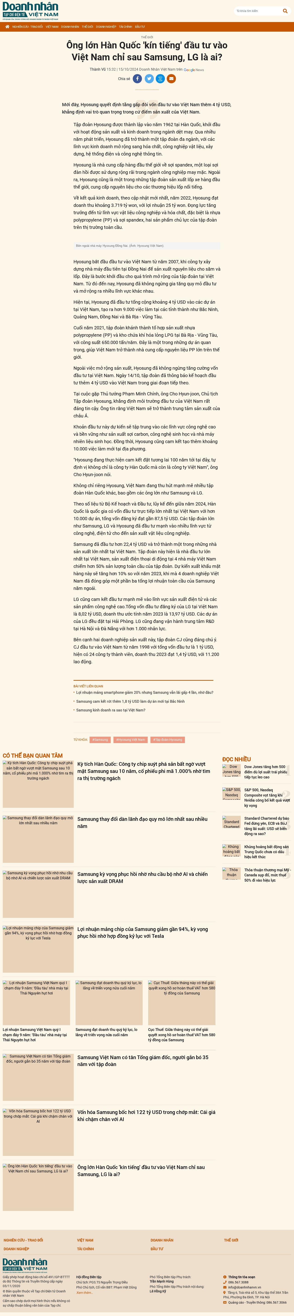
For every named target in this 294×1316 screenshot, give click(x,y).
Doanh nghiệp (106, 26)
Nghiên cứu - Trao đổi (27, 26)
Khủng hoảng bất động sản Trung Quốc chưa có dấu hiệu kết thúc (266, 851)
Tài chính (125, 26)
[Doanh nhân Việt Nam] (25, 1265)
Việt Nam (52, 26)
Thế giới (87, 26)
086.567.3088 (238, 1282)
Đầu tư (140, 26)
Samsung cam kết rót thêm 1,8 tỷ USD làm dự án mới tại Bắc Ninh (130, 701)
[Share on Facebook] (137, 78)
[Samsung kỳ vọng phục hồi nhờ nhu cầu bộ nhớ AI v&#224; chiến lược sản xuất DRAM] (38, 894)
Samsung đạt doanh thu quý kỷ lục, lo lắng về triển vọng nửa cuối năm (106, 1032)
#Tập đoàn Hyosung (167, 739)
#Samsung (100, 739)
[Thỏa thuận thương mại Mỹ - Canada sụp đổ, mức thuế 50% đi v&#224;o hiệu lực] (231, 873)
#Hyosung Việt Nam (130, 739)
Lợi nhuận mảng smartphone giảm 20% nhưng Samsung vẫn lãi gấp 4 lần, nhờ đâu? (144, 692)
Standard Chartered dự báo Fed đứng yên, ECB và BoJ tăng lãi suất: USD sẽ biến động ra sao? (266, 826)
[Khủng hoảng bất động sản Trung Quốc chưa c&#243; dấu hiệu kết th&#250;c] (231, 850)
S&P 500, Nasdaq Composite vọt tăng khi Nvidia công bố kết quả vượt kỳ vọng (267, 797)
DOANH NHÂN (70, 26)
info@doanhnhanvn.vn (244, 1287)
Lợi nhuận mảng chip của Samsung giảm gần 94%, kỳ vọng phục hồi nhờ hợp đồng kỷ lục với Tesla (142, 932)
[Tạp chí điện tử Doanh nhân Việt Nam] (30, 10)
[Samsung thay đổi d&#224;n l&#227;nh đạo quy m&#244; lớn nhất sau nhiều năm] (38, 839)
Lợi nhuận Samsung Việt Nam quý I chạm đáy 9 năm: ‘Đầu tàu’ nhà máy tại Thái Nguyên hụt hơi (35, 1034)
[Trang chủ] (7, 27)
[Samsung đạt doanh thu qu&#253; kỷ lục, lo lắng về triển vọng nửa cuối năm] (109, 1002)
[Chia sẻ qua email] (171, 78)
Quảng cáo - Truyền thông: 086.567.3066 (257, 1302)
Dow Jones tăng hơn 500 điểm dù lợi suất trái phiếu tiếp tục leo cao (265, 771)
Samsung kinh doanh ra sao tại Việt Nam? (110, 710)
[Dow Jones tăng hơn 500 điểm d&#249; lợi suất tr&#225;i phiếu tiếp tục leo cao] (231, 770)
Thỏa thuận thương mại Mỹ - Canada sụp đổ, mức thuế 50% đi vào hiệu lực (267, 875)
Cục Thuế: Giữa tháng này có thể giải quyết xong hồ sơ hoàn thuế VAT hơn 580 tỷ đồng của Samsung (181, 1034)
